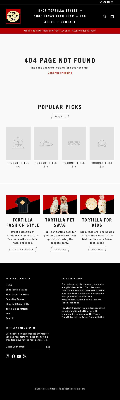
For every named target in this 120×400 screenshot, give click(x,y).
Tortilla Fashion (23, 249)
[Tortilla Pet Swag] (60, 204)
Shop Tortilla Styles (58, 10)
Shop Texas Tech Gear (55, 16)
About (50, 22)
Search (9, 318)
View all (60, 117)
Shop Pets (60, 249)
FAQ (83, 16)
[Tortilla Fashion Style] (23, 204)
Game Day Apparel (15, 299)
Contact (68, 22)
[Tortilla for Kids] (97, 204)
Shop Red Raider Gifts (17, 304)
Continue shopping (60, 72)
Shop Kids (97, 249)
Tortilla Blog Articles (17, 308)
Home (9, 284)
